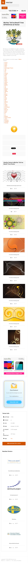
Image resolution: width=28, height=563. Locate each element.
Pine (5, 103)
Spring (5, 79)
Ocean (5, 111)
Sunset (5, 104)
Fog (5, 100)
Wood (5, 78)
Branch (5, 94)
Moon (5, 99)
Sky (5, 92)
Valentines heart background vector (14, 185)
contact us (8, 560)
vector (9, 2)
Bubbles (6, 84)
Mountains (6, 120)
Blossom (6, 109)
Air (5, 113)
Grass (5, 77)
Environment (7, 107)
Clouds (5, 74)
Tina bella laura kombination (14, 470)
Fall (5, 96)
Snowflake (6, 121)
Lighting (6, 91)
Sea (5, 87)
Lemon (5, 118)
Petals (5, 98)
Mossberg (14, 519)
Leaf (5, 70)
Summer (6, 73)
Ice (5, 115)
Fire (5, 86)
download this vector (15, 443)
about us (3, 560)
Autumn (6, 82)
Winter (5, 83)
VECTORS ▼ (14, 11)
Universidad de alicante (14, 543)
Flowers (6, 62)
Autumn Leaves (7, 117)
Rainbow (6, 88)
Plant (5, 75)
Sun (5, 71)
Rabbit (5, 90)
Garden (5, 95)
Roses (5, 108)
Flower (5, 64)
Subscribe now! (14, 402)
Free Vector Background (14, 208)
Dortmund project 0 (14, 495)
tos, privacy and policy (16, 560)
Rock (5, 112)
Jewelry (6, 105)
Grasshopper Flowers (8, 68)
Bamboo (6, 116)
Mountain (6, 122)
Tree (5, 69)
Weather (6, 101)
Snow (5, 66)
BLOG (23, 11)
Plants (5, 81)
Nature (20, 59)
